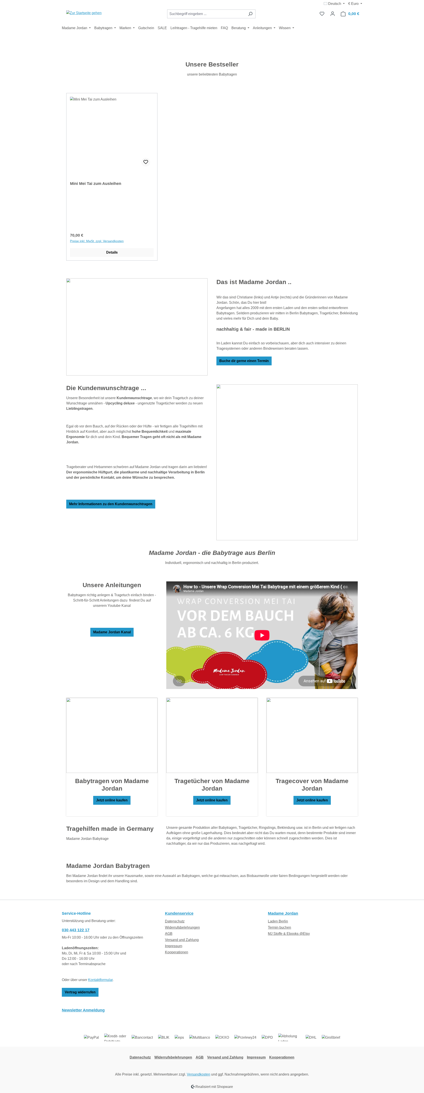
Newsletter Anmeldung (83, 1010)
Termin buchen (279, 927)
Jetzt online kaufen (112, 800)
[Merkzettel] (322, 13)
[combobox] (206, 13)
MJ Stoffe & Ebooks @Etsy (289, 934)
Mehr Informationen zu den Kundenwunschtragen (110, 504)
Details (112, 252)
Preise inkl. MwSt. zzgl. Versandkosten (97, 241)
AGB (168, 934)
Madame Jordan (283, 913)
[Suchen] (250, 13)
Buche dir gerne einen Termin (244, 361)
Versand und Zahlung (182, 940)
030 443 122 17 (75, 930)
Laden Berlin (278, 921)
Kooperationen (176, 952)
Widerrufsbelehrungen (182, 927)
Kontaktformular (100, 980)
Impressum (173, 946)
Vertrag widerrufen (80, 992)
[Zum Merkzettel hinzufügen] (145, 162)
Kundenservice (179, 913)
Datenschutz (175, 921)
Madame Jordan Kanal (112, 632)
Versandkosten (198, 1074)
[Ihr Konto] (332, 13)
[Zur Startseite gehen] (84, 13)
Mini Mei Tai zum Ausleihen (95, 183)
